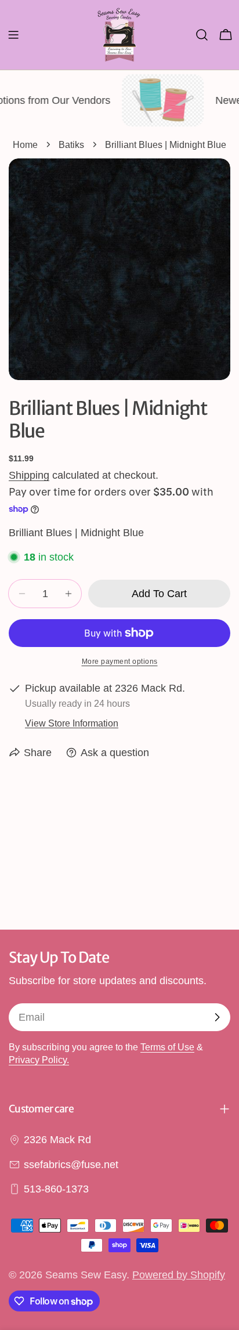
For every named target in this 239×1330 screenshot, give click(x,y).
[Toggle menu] (13, 34)
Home (25, 144)
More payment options (120, 661)
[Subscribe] (217, 1017)
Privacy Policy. (39, 1059)
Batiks (71, 144)
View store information (71, 723)
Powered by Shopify (178, 1275)
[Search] (201, 34)
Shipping (29, 475)
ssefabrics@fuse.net (71, 1164)
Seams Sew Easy (85, 1275)
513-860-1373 (56, 1189)
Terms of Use (167, 1047)
